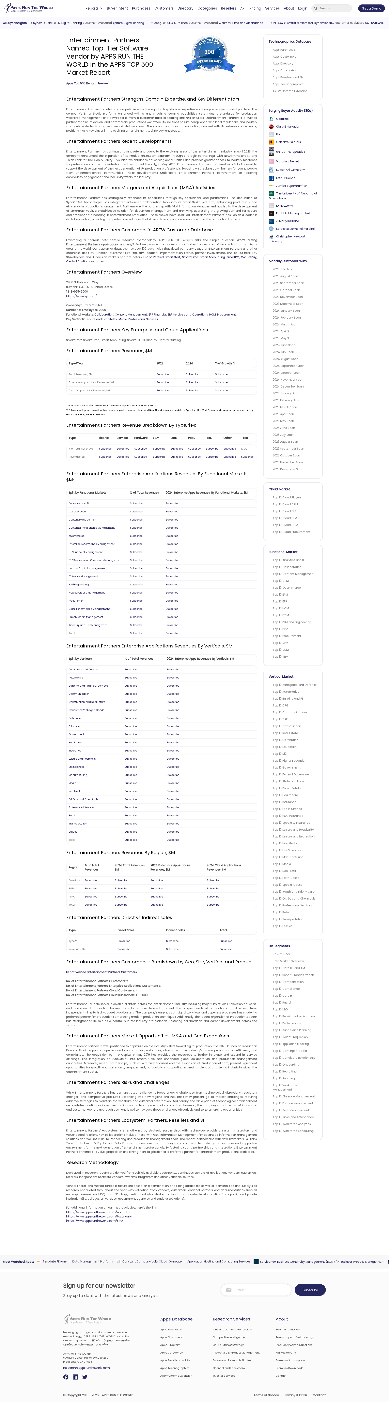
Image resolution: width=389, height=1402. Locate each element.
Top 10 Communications (290, 712)
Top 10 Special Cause (287, 885)
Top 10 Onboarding (286, 1065)
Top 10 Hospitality (285, 843)
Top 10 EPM (280, 595)
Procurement (226, 314)
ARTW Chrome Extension (290, 91)
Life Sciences (76, 767)
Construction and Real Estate (87, 702)
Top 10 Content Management (294, 574)
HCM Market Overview (288, 961)
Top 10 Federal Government (292, 774)
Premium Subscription (290, 1360)
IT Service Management (83, 576)
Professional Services (143, 319)
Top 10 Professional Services (292, 905)
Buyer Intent (117, 8)
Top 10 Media (282, 864)
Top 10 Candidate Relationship (294, 1058)
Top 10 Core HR (283, 996)
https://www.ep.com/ (81, 296)
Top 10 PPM (280, 629)
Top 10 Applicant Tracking (291, 1044)
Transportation (78, 823)
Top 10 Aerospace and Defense (295, 685)
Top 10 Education (285, 747)
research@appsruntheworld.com (86, 1368)
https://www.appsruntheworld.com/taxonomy (99, 1216)
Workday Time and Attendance (240, 23)
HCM (212, 314)
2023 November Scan (288, 297)
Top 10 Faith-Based (286, 878)
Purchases (141, 8)
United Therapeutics (290, 152)
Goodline (282, 119)
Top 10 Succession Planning (292, 1030)
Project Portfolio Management (87, 592)
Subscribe (163, 374)
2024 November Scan (288, 380)
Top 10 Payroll (282, 1003)
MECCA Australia (283, 23)
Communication (79, 694)
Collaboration (103, 314)
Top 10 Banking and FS (288, 699)
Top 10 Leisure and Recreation (294, 836)
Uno (279, 134)
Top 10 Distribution (285, 740)
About (289, 8)
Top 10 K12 (279, 754)
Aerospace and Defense (83, 669)
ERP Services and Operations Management (95, 560)
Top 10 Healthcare (285, 795)
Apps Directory (283, 63)
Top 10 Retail (281, 912)
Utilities (73, 831)
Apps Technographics (288, 84)
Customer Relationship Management (92, 527)
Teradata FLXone (54, 1261)
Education (75, 726)
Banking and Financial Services (88, 685)
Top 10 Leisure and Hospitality (293, 830)
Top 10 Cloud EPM (285, 518)
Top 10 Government (287, 767)
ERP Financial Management (86, 552)
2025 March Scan (285, 407)
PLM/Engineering (79, 584)
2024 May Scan (283, 338)
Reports (92, 8)
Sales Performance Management (89, 609)
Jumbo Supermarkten (291, 186)
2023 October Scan (286, 290)
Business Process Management (362, 1262)
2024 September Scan (289, 366)
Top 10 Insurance (284, 802)
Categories (207, 8)
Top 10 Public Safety (287, 788)
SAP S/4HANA (373, 23)
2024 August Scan (285, 359)
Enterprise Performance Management (91, 544)
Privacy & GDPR (296, 1395)
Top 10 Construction (287, 726)
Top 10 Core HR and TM (289, 968)
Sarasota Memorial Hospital (295, 229)
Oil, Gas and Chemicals (83, 799)
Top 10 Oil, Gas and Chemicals (294, 898)
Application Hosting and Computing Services (218, 1261)
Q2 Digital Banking (68, 23)
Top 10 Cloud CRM (285, 504)
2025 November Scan (288, 462)
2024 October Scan (286, 373)
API (242, 8)
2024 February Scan (287, 318)
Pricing (255, 8)
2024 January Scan (286, 311)
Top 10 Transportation (288, 919)
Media (123, 319)
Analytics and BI (79, 503)
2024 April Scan (283, 331)
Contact (281, 1376)
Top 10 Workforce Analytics (292, 1124)
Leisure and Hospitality (101, 319)
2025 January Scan (286, 393)
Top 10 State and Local (289, 781)
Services (272, 8)
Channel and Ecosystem (229, 1368)
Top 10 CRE (280, 719)
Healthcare (75, 742)
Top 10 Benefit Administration (293, 975)
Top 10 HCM (281, 608)
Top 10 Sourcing (284, 1078)
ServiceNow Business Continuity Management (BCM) (296, 1262)
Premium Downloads (289, 1368)
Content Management (131, 314)
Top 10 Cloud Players (287, 497)
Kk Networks (284, 206)
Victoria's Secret (287, 161)
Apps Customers (284, 57)
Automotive (76, 677)
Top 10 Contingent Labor (290, 1051)
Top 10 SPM (280, 643)
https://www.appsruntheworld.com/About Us (98, 1212)
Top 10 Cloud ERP (284, 511)
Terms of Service (266, 1395)
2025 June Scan (284, 428)
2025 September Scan (288, 449)
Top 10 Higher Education (289, 761)
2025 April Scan (283, 414)
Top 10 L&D (280, 1009)
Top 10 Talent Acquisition (290, 1037)
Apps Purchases (284, 50)
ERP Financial (157, 314)
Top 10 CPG (281, 705)
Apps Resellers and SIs (288, 77)
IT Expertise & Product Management (236, 1353)
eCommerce (76, 536)
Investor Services (224, 1376)
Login (302, 8)
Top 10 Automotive (286, 692)
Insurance (75, 750)
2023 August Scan (285, 276)
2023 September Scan (288, 283)
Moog (157, 23)
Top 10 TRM (280, 657)
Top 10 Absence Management (294, 1096)
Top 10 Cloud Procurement (291, 532)
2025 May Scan (283, 421)
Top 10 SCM (281, 650)
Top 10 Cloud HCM (285, 525)
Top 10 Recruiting (285, 1071)
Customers (164, 8)
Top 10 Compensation (288, 982)
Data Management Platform (92, 1261)
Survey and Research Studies (232, 1360)
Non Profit (74, 791)
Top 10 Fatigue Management (293, 1103)
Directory (185, 8)
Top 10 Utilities (282, 926)
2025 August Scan (285, 442)
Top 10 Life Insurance (287, 809)
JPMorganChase (287, 221)
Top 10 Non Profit (284, 871)
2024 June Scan (284, 345)
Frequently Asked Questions (294, 1345)
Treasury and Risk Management (88, 625)
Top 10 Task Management (291, 1110)
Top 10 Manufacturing (288, 857)
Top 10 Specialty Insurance (291, 823)
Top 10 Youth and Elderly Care (294, 892)
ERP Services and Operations (188, 314)
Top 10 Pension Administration (294, 1016)
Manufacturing (78, 775)
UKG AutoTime (177, 23)
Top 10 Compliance (286, 989)
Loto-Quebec (285, 178)
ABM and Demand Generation (232, 1329)
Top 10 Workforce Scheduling (293, 1131)
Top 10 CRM (281, 581)
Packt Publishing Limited (293, 213)
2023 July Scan (283, 269)
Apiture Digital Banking (127, 23)
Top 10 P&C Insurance (288, 816)
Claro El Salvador (287, 127)
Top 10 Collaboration (287, 567)
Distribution (75, 718)
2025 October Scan (286, 455)
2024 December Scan (288, 386)
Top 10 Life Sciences (287, 850)
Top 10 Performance (287, 1023)
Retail (72, 815)
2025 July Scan (283, 435)
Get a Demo (371, 8)
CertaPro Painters (288, 142)
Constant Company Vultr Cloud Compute (151, 1261)
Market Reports (286, 1353)
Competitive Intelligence (229, 1337)
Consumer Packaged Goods (86, 710)
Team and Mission (288, 1329)
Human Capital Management (87, 568)
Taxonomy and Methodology (295, 1337)
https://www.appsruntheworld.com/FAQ (94, 1221)
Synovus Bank (42, 23)
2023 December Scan (288, 304)
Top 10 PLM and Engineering (292, 622)
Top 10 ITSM (281, 615)
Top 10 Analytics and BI (289, 560)
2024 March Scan (285, 324)
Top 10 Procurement (287, 636)
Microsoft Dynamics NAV (316, 23)
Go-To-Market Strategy (228, 1345)
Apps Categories (284, 70)
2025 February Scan (286, 400)
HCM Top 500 (282, 954)
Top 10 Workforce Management (285, 1087)
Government (76, 734)
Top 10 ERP (280, 601)
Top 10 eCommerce (287, 588)
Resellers (228, 8)
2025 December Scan (288, 469)
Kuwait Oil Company (290, 170)
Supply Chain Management (86, 617)
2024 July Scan (283, 352)
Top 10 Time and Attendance (293, 1117)
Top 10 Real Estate (285, 733)
